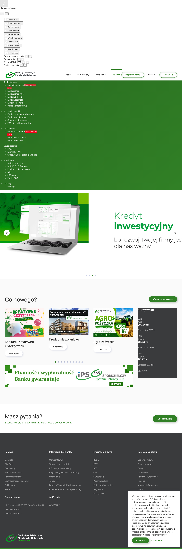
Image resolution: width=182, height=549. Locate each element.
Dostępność (98, 493)
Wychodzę (155, 540)
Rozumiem (140, 540)
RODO (96, 459)
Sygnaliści (98, 489)
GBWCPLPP (54, 505)
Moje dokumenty (132, 74)
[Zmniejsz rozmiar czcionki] (19, 59)
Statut (141, 489)
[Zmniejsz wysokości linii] (23, 62)
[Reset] (2, 13)
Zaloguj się (168, 74)
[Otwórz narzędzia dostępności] (4, 3)
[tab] (86, 275)
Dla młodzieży (83, 74)
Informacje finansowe (148, 485)
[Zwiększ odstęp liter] (25, 65)
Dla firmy (116, 74)
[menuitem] (10, 82)
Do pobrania (54, 476)
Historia (141, 481)
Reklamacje (10, 485)
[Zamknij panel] (7, 13)
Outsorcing (98, 476)
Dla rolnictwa (101, 74)
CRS (95, 472)
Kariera (8, 489)
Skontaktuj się (165, 418)
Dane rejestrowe (145, 459)
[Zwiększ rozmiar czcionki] (22, 59)
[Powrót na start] (21, 74)
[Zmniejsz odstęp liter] (21, 65)
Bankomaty (10, 468)
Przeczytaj (14, 353)
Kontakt (151, 74)
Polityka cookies (100, 481)
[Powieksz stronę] (30, 56)
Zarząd (141, 468)
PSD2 (95, 464)
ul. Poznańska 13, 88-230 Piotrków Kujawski (24, 505)
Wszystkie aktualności (163, 299)
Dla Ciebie (66, 74)
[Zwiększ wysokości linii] (27, 62)
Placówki (9, 464)
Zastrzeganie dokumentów (17, 481)
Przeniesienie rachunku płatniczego (65, 489)
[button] (7, 233)
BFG (95, 468)
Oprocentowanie (57, 459)
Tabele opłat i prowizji (59, 464)
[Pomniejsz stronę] (26, 56)
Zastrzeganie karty (13, 476)
